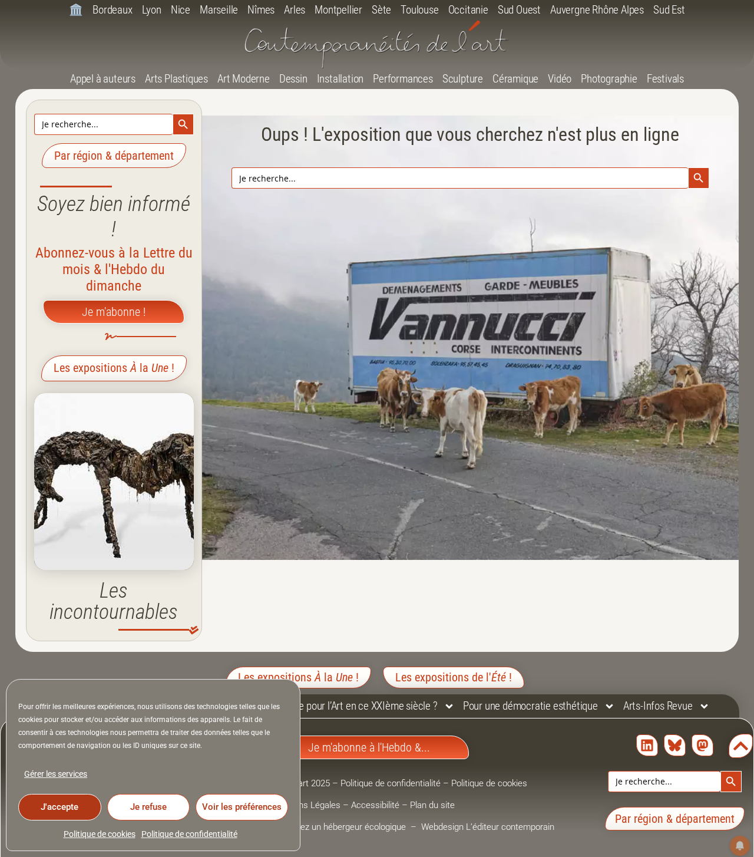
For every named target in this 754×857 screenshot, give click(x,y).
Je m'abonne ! (113, 312)
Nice (180, 10)
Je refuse (148, 807)
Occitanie (468, 10)
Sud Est (669, 10)
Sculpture (462, 78)
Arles (294, 10)
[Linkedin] (647, 745)
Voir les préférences (242, 807)
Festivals (665, 78)
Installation (340, 78)
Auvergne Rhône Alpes (597, 10)
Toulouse (419, 10)
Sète (381, 10)
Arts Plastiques (176, 78)
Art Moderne (243, 78)
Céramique (515, 78)
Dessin (293, 78)
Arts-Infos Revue (658, 706)
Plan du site (432, 805)
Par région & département (114, 156)
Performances (403, 78)
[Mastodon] (702, 745)
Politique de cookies (99, 834)
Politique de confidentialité (189, 834)
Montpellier (338, 10)
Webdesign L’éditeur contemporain (487, 827)
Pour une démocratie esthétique (530, 706)
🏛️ (76, 10)
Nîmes (261, 10)
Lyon (151, 10)
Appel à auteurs (102, 78)
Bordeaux (112, 10)
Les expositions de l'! (453, 677)
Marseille (219, 10)
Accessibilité (375, 805)
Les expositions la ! (114, 368)
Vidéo (559, 78)
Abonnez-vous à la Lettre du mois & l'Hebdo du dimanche (114, 269)
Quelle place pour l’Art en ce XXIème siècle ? (345, 706)
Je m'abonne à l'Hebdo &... (369, 747)
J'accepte (59, 807)
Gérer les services (55, 774)
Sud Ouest (519, 10)
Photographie (609, 78)
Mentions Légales (306, 805)
